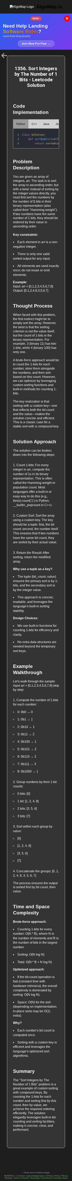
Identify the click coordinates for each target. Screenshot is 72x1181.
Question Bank (61, 1178)
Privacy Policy (53, 1176)
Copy (52, 132)
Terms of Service (21, 1178)
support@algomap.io (35, 1176)
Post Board (47, 1178)
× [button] (67, 18)
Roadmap (35, 1178)
